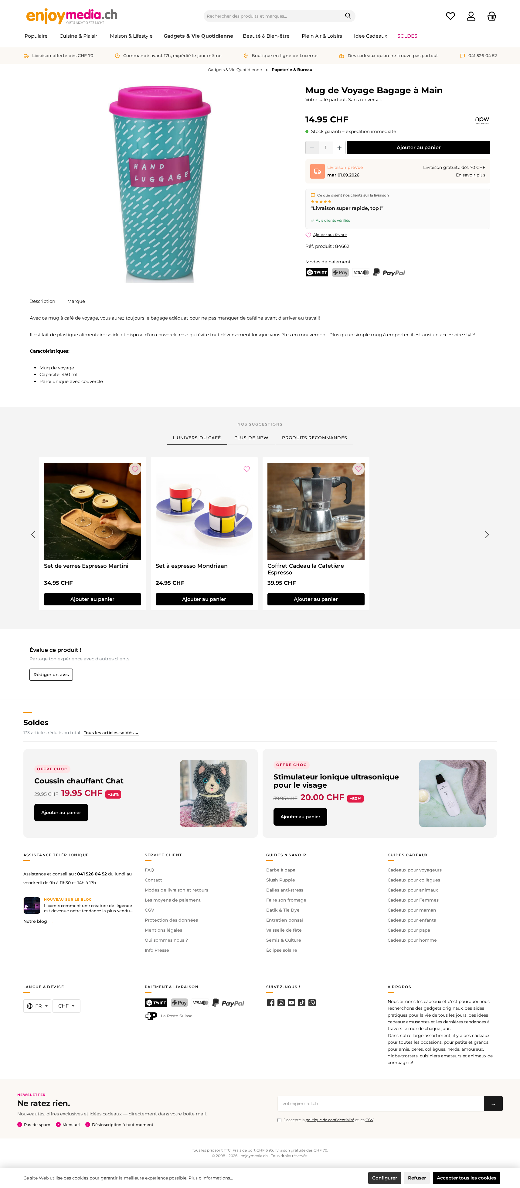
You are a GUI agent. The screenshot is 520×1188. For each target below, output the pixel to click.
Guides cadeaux (408, 855)
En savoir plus (470, 175)
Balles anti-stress (284, 890)
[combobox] (273, 16)
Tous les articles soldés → (111, 732)
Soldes (36, 722)
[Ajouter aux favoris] (135, 469)
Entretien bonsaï (284, 920)
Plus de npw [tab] (251, 437)
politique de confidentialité (330, 1120)
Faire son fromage (286, 900)
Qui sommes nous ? (166, 940)
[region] (162, 184)
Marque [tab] (76, 301)
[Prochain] (487, 533)
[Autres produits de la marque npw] (482, 120)
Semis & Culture (283, 940)
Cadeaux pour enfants (412, 920)
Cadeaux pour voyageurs (415, 870)
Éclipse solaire (281, 950)
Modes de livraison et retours (176, 890)
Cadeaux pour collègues (414, 880)
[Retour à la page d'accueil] (72, 16)
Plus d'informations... (211, 1178)
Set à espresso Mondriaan (192, 566)
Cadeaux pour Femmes (413, 900)
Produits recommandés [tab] (314, 437)
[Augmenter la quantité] (339, 147)
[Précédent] (33, 533)
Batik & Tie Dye (283, 910)
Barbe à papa (280, 870)
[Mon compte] (471, 16)
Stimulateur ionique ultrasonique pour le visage (336, 781)
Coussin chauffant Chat (79, 780)
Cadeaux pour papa (409, 930)
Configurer (384, 1178)
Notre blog (35, 921)
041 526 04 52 (92, 874)
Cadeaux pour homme (412, 940)
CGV (149, 910)
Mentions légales (163, 930)
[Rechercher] (348, 16)
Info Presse (157, 950)
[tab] (42, 301)
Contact (153, 880)
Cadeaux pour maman (412, 910)
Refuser (417, 1178)
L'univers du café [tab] (197, 437)
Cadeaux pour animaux (413, 890)
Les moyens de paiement (173, 900)
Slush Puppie (280, 880)
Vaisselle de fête (284, 930)
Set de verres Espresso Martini (86, 566)
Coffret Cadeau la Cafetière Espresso (305, 569)
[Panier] (490, 16)
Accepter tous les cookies (466, 1178)
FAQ (149, 870)
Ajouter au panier (419, 147)
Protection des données (171, 920)
